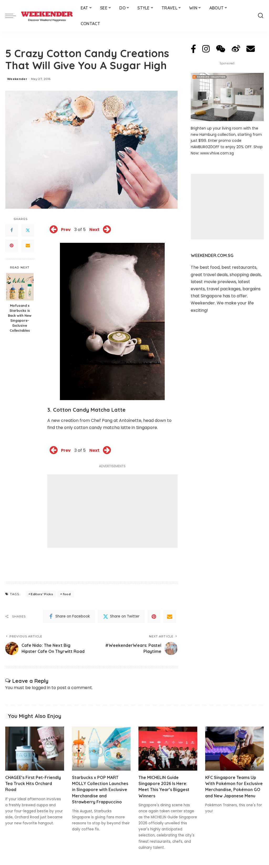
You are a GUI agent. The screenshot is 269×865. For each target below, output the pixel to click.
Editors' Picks (42, 594)
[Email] (28, 245)
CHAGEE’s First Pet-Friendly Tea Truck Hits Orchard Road (33, 783)
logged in (41, 688)
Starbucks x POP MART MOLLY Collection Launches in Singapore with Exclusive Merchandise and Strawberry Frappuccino (100, 789)
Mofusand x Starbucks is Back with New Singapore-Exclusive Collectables (20, 317)
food (67, 594)
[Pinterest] (11, 245)
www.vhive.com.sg (217, 153)
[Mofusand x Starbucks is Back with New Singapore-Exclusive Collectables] (20, 286)
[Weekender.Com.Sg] (47, 16)
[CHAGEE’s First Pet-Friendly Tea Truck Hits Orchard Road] (34, 749)
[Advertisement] (112, 511)
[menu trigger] (13, 15)
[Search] (260, 15)
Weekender (17, 79)
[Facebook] (11, 230)
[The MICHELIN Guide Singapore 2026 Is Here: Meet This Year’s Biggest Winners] (167, 749)
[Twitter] (28, 230)
